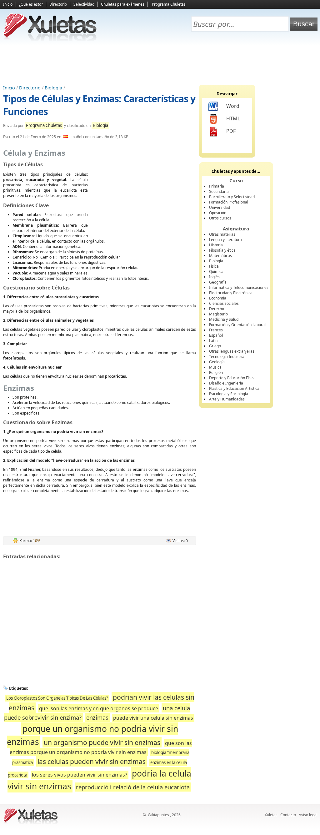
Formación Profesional (228, 202)
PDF (231, 131)
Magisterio (218, 314)
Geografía (218, 282)
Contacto (288, 814)
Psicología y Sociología (228, 393)
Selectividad (83, 4)
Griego (215, 346)
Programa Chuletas (169, 4)
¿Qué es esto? (31, 4)
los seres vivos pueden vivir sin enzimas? (79, 774)
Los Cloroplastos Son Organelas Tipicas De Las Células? (57, 698)
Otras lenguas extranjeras (231, 351)
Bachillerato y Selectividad (232, 196)
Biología (53, 88)
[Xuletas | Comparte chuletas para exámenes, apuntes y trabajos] (50, 40)
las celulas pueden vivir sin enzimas (92, 761)
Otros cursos (220, 218)
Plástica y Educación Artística (234, 388)
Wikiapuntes (158, 814)
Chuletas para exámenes (122, 4)
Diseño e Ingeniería (226, 383)
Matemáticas (220, 255)
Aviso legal (308, 814)
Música (215, 367)
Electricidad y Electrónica (230, 292)
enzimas (97, 717)
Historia (216, 245)
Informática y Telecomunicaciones (238, 287)
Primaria (216, 186)
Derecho (216, 308)
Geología (217, 362)
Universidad (219, 207)
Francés (216, 330)
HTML (233, 118)
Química (216, 271)
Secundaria (219, 191)
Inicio (7, 4)
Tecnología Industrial (227, 356)
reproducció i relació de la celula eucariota (133, 787)
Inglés (214, 276)
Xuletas (271, 814)
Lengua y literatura (225, 239)
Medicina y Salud (223, 319)
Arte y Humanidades (227, 399)
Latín (213, 340)
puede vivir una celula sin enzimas (153, 717)
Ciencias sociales (224, 303)
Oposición (217, 212)
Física (214, 266)
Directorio (58, 4)
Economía (217, 298)
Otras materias (222, 234)
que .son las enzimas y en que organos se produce (98, 708)
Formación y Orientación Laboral (237, 324)
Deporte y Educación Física (232, 377)
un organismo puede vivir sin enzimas (102, 742)
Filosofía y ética (222, 250)
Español (216, 335)
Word (232, 106)
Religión (216, 372)
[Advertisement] (160, 62)
